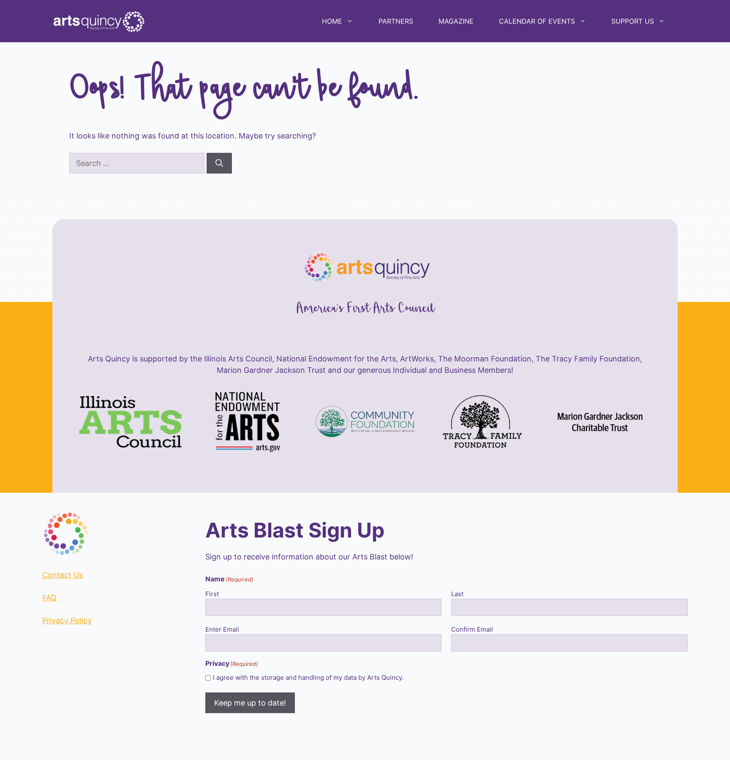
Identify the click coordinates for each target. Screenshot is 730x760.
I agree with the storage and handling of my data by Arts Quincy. (308, 677)
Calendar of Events (537, 21)
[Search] (219, 163)
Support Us (632, 21)
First (212, 594)
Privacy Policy (67, 620)
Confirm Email (472, 629)
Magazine (456, 21)
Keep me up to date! (250, 702)
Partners (396, 21)
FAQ (49, 597)
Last (457, 594)
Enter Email (222, 629)
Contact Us (62, 574)
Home (332, 21)
